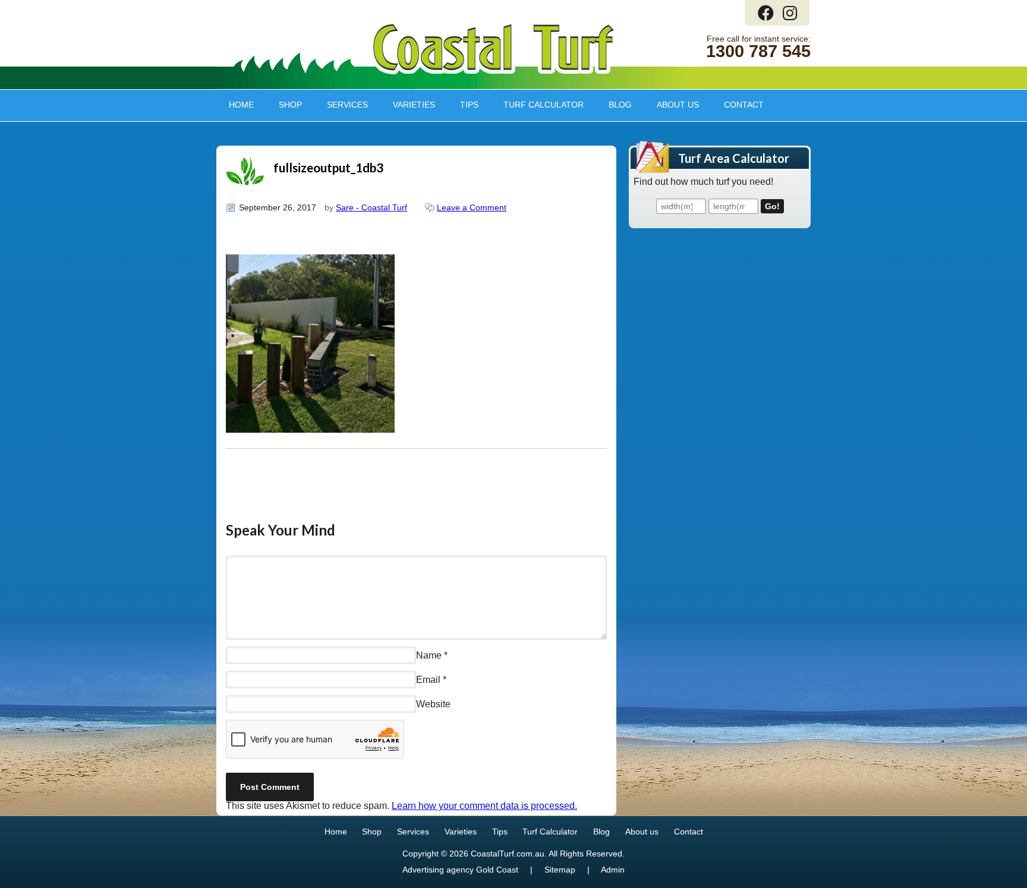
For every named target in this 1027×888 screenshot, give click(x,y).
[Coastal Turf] (493, 71)
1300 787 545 (758, 51)
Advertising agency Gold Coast (460, 869)
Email (428, 680)
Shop (284, 104)
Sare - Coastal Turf (371, 207)
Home (241, 104)
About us (671, 104)
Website (433, 704)
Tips (463, 104)
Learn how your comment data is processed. (484, 806)
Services (341, 104)
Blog (620, 104)
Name (429, 655)
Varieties (407, 104)
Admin (613, 869)
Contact (744, 104)
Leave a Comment (471, 207)
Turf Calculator (543, 104)
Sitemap (559, 869)
